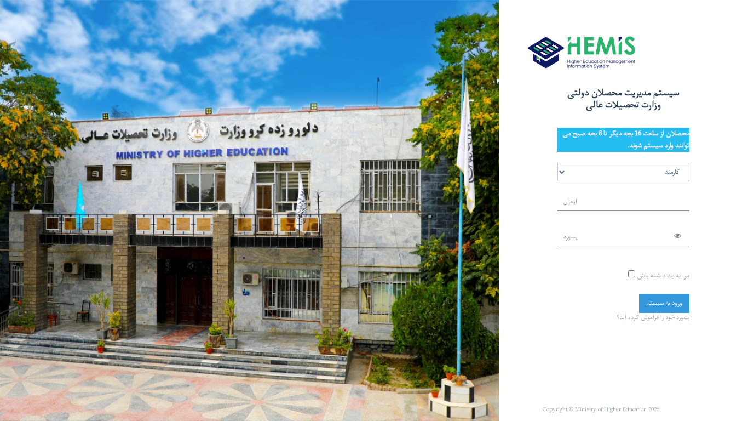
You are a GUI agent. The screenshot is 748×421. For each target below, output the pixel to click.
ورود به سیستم (664, 303)
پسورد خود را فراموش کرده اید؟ (653, 317)
